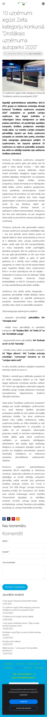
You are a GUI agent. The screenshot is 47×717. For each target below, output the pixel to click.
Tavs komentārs (8, 562)
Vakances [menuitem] (7, 668)
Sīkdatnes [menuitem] (39, 668)
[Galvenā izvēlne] (4, 4)
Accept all (23, 702)
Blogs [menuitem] (18, 668)
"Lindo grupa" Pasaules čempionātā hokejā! (19, 601)
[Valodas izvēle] (43, 4)
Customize (23, 695)
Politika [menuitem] (28, 668)
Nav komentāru (35, 54)
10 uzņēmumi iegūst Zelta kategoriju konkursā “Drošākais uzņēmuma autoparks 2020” (21, 608)
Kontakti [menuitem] (21, 664)
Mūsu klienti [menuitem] (34, 664)
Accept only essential (23, 708)
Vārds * (5, 541)
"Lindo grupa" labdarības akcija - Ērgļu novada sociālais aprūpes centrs (20, 624)
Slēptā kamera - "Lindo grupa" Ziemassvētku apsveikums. (20, 649)
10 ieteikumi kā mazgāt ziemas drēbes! (18, 616)
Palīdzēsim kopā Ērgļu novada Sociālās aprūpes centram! (21, 633)
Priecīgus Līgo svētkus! (11, 641)
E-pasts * (5, 552)
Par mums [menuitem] (8, 664)
